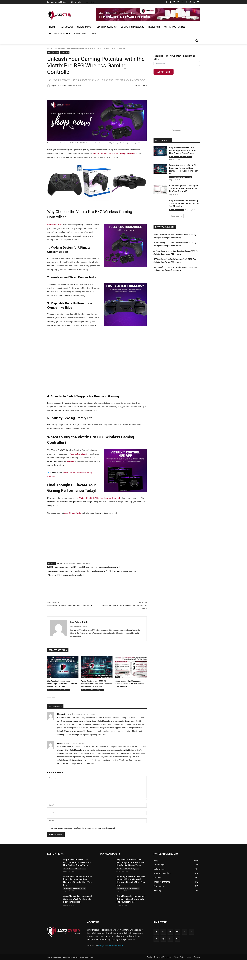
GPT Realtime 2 (160, 259)
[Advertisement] (97, 360)
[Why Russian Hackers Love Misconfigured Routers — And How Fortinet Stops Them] (62, 667)
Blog (55, 48)
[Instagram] (170, 2)
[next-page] (53, 696)
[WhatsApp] (194, 2)
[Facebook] (166, 2)
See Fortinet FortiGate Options (58, 690)
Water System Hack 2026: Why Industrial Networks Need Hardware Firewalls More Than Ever (96, 683)
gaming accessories (82, 571)
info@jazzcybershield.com (110, 945)
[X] (190, 2)
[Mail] (174, 2)
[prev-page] (49, 696)
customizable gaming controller (60, 571)
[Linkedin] (93, 93)
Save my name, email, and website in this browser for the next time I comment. (83, 828)
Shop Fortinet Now (176, 210)
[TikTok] (186, 2)
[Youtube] (198, 2)
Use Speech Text (160, 267)
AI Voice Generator (161, 251)
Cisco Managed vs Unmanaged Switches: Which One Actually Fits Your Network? (129, 683)
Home (49, 48)
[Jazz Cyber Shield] (49, 85)
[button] (196, 40)
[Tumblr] (106, 93)
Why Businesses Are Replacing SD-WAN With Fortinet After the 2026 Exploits (184, 203)
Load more (175, 216)
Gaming (55, 52)
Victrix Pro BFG (55, 225)
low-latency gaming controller (124, 571)
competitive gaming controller (107, 567)
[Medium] (178, 2)
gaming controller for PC (101, 571)
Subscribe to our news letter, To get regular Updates (174, 57)
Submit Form (164, 71)
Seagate (70, 461)
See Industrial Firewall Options (92, 690)
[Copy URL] (113, 93)
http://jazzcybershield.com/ (78, 626)
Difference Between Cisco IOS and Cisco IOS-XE (70, 605)
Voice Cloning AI (160, 242)
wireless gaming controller (72, 575)
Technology (65, 52)
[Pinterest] (182, 2)
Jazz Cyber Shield (59, 86)
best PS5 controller (86, 567)
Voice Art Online (160, 234)
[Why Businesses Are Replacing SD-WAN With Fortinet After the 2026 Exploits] (160, 204)
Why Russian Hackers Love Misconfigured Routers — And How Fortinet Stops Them (62, 683)
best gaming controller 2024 (65, 567)
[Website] (163, 939)
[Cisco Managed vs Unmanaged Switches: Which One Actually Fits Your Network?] (131, 667)
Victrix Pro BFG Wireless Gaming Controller (114, 153)
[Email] (100, 93)
